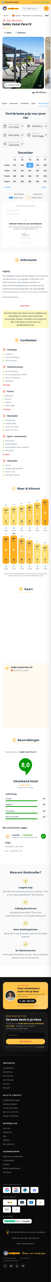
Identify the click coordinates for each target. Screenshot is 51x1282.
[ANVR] (7, 1190)
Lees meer (25, 305)
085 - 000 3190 (28, 1001)
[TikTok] (17, 1266)
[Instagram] (11, 1266)
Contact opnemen (10, 1108)
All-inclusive (8, 1076)
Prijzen (4, 103)
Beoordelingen (43, 103)
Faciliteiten (25, 103)
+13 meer (6, 409)
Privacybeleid (8, 1160)
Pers (5, 1136)
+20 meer (6, 385)
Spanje (17, 15)
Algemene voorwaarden (13, 1156)
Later (45, 187)
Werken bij (7, 1132)
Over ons (6, 1128)
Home (5, 15)
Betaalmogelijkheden (12, 1168)
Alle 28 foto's (39, 92)
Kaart (34, 103)
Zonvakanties (8, 1068)
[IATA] (34, 1190)
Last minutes (8, 1080)
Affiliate (6, 1140)
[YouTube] (23, 1266)
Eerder (6, 187)
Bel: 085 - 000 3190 (11, 1112)
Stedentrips (8, 1072)
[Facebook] (5, 1266)
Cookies (6, 1164)
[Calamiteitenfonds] (25, 1190)
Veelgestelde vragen (11, 1100)
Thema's (6, 1084)
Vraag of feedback (10, 1116)
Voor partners (8, 1144)
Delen (9, 33)
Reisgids (6, 1088)
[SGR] (16, 1190)
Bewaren (22, 33)
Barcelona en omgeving (32, 15)
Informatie (14, 103)
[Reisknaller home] (11, 8)
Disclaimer (7, 1172)
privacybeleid (40, 1047)
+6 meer (5, 454)
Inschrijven (25, 1041)
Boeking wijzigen (10, 1104)
